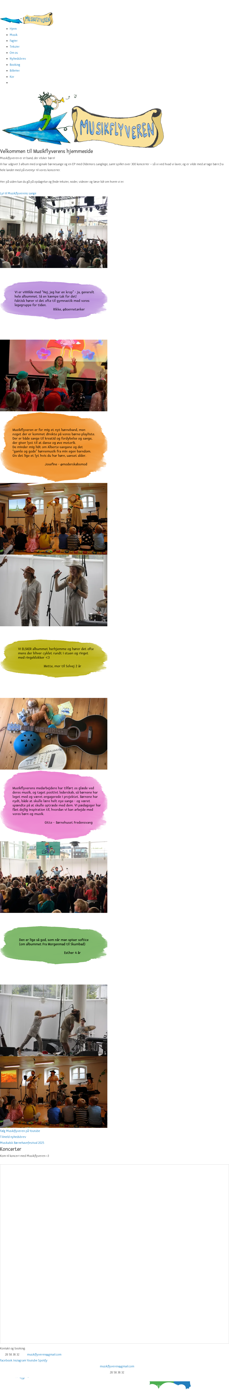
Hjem (13, 28)
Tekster (15, 46)
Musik (14, 35)
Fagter (14, 40)
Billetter (15, 70)
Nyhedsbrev (18, 58)
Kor (12, 76)
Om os (14, 52)
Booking (15, 64)
